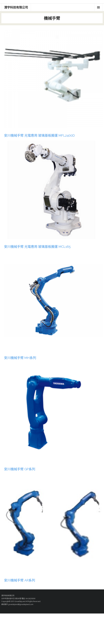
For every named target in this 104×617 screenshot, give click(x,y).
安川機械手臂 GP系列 (19, 469)
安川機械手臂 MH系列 (20, 358)
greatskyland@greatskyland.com (20, 604)
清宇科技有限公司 (7, 595)
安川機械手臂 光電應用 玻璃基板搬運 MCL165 (37, 247)
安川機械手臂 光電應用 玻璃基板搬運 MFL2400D (39, 135)
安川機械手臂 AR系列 (19, 580)
